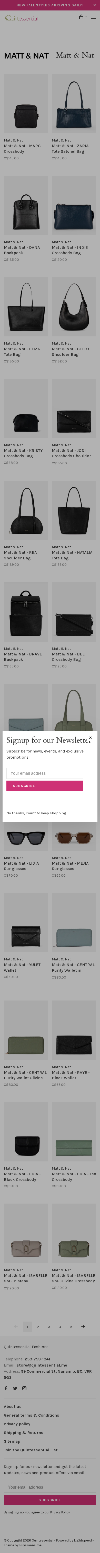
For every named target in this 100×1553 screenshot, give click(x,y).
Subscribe (24, 786)
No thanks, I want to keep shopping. (36, 813)
